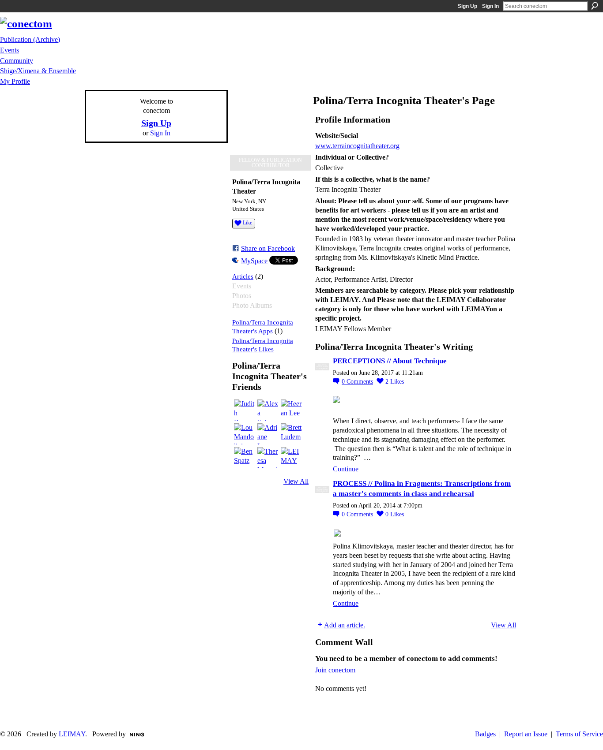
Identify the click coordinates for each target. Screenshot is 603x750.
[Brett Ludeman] (291, 433)
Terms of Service (579, 734)
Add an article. (344, 625)
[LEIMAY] (291, 457)
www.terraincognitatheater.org (357, 145)
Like (247, 223)
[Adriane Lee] (268, 433)
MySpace (254, 261)
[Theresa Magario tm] (268, 457)
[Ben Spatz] (244, 457)
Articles (242, 276)
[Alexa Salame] (268, 410)
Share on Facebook (268, 248)
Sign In (490, 6)
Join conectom (335, 670)
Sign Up (467, 6)
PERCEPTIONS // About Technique (390, 361)
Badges (485, 734)
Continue (345, 469)
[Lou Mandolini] (244, 433)
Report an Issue (525, 734)
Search (594, 6)
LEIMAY (72, 734)
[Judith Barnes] (244, 410)
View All (296, 481)
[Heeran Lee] (291, 410)
